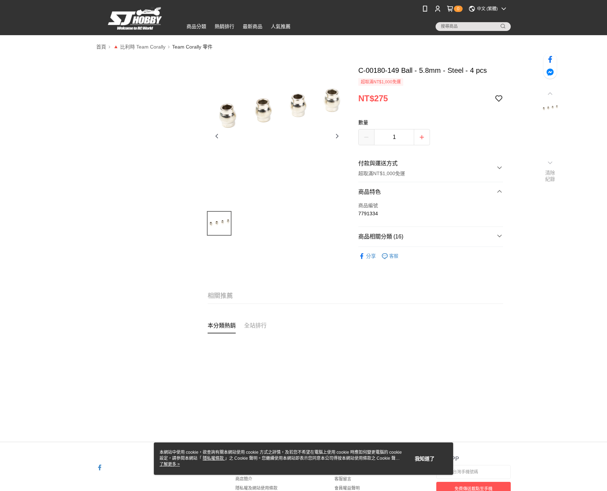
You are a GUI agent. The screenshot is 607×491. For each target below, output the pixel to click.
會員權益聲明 (347, 488)
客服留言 (342, 479)
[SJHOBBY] (135, 18)
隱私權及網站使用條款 (256, 488)
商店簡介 (243, 479)
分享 (371, 256)
